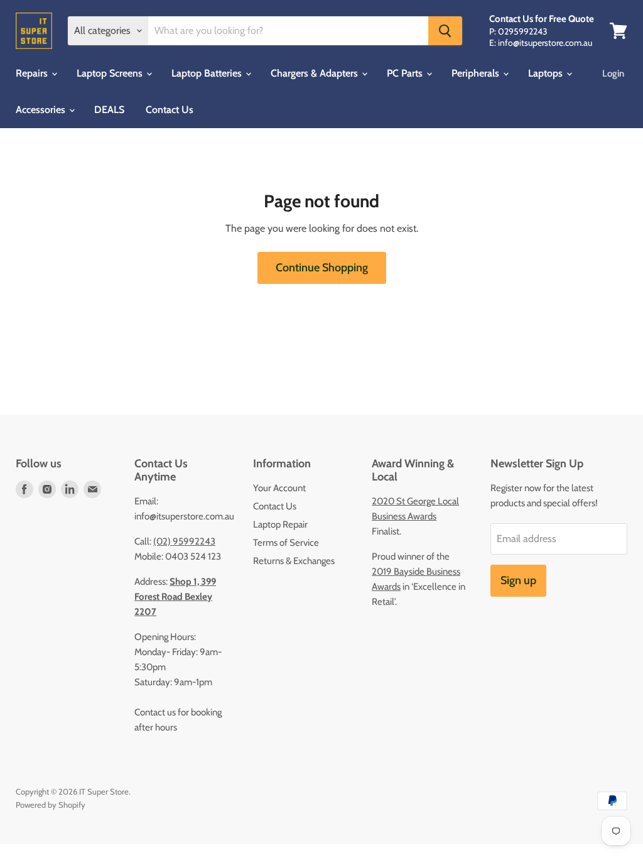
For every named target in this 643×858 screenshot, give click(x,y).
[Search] (445, 30)
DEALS (109, 110)
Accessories (42, 110)
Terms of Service (286, 542)
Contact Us (169, 110)
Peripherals (476, 73)
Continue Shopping (322, 267)
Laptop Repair (280, 524)
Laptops (546, 73)
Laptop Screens (111, 73)
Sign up (518, 580)
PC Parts (406, 73)
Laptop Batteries (207, 73)
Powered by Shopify (50, 805)
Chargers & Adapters (315, 73)
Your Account (279, 488)
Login (613, 73)
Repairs (33, 73)
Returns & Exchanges (294, 561)
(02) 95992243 (184, 541)
